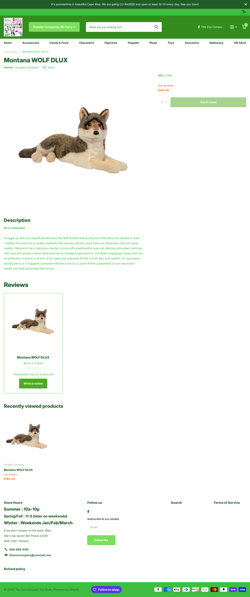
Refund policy (14, 569)
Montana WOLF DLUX (18, 470)
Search (176, 503)
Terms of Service (226, 503)
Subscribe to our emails (103, 519)
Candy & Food (59, 42)
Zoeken (156, 27)
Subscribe (101, 540)
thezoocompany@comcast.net (30, 555)
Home (8, 42)
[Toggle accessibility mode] (244, 12)
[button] (167, 98)
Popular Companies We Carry (53, 27)
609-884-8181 (19, 549)
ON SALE (240, 42)
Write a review (33, 383)
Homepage (10, 51)
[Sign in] (233, 27)
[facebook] (88, 511)
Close (245, 4)
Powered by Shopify (66, 589)
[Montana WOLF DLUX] (27, 437)
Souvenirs (192, 42)
